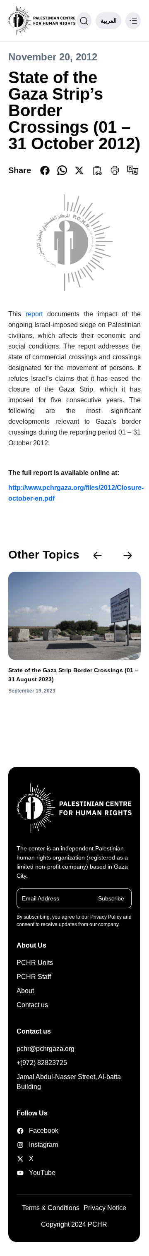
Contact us (32, 1004)
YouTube (37, 1172)
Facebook (37, 1130)
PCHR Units (35, 962)
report (36, 314)
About (25, 990)
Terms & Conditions (50, 1207)
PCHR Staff (34, 976)
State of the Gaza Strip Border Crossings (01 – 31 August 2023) (73, 675)
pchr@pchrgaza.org (45, 1048)
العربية (109, 20)
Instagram (37, 1144)
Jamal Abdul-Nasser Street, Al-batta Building (69, 1081)
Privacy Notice (105, 1207)
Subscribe (111, 898)
